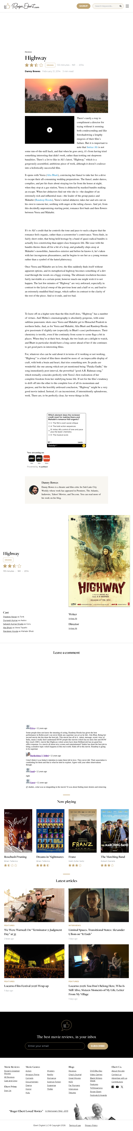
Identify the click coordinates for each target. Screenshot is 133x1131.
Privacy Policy (91, 1125)
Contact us (116, 1074)
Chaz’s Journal (75, 1074)
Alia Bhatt (52, 175)
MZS (71, 1082)
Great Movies (75, 1078)
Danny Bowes (32, 71)
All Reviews (9, 1077)
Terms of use (75, 1125)
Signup (83, 6)
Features (94, 1084)
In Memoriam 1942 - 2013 (56, 1111)
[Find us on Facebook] (113, 1087)
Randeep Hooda (43, 200)
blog (59, 497)
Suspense (51, 1085)
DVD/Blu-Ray (96, 1071)
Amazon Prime (32, 1074)
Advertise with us (119, 1078)
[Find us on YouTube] (117, 1087)
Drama (50, 65)
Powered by (32, 467)
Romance (51, 1078)
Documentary (32, 1082)
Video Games (96, 1074)
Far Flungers (74, 1085)
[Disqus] (66, 756)
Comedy (29, 1078)
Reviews (28, 52)
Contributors (117, 1082)
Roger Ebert (95, 1092)
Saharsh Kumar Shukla (13, 624)
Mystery (51, 1071)
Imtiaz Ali (92, 147)
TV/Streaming (96, 1088)
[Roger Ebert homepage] (21, 6)
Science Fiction (54, 1082)
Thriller (50, 1089)
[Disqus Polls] (66, 691)
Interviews (73, 1089)
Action (28, 1071)
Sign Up (7, 1090)
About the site (118, 1071)
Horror (28, 1089)
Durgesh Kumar (10, 620)
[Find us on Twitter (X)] (122, 1087)
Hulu (28, 1093)
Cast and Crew (10, 1081)
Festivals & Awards (98, 1095)
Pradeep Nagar (10, 617)
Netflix (50, 1074)
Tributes (72, 1093)
